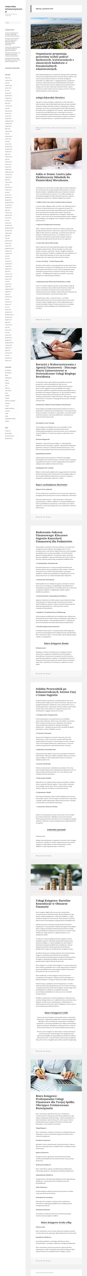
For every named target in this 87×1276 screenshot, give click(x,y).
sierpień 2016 (8, 319)
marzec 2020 (8, 243)
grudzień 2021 (8, 197)
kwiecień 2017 (8, 302)
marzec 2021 (8, 218)
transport (7, 411)
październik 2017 (9, 289)
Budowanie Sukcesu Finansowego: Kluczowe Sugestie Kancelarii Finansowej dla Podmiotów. (54, 536)
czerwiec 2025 (8, 106)
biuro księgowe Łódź (56, 1012)
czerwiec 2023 (8, 156)
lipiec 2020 (7, 235)
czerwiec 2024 (8, 131)
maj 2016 (7, 327)
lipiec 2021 (7, 210)
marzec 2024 (8, 139)
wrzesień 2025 (8, 100)
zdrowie (7, 421)
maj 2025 (7, 108)
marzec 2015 (8, 360)
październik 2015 (9, 342)
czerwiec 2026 (8, 80)
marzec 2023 (8, 164)
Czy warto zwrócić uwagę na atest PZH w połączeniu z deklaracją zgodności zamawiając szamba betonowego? (12, 41)
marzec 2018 (8, 279)
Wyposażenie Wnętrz (10, 418)
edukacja (7, 383)
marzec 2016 (8, 330)
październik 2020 (9, 228)
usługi (6, 416)
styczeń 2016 (8, 335)
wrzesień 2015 (8, 345)
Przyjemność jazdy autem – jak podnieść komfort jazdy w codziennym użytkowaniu (12, 54)
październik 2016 (9, 314)
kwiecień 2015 (8, 358)
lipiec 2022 (7, 179)
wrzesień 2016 (8, 317)
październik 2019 (9, 248)
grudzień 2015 (8, 337)
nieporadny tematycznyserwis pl (13, 9)
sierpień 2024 (8, 126)
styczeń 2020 (8, 246)
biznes (6, 375)
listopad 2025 (8, 98)
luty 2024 (7, 141)
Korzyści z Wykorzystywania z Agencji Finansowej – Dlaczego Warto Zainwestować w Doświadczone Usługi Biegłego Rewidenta (56, 370)
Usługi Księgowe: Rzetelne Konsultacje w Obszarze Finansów (53, 903)
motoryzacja (8, 390)
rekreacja (7, 403)
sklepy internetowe (9, 408)
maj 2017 (7, 299)
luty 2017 (7, 307)
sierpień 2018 (8, 269)
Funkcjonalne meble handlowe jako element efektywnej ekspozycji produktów (12, 48)
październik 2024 (9, 121)
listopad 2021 (8, 200)
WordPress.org (8, 438)
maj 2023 (7, 159)
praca (6, 393)
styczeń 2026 (8, 93)
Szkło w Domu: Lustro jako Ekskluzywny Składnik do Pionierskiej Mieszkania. (53, 177)
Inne (6, 385)
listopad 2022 (8, 169)
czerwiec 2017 (8, 297)
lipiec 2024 (7, 128)
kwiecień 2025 (8, 111)
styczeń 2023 (8, 167)
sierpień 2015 (8, 348)
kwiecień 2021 (8, 215)
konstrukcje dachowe (67, 128)
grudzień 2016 (8, 312)
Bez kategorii (8, 373)
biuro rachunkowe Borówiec (52, 484)
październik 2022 (9, 172)
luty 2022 (7, 192)
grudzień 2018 (8, 263)
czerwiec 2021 (8, 212)
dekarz (60, 128)
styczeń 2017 (8, 309)
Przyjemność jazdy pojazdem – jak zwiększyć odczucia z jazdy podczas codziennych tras (12, 60)
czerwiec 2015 (8, 353)
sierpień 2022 (8, 177)
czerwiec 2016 (8, 325)
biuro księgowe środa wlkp (56, 1222)
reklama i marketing (10, 400)
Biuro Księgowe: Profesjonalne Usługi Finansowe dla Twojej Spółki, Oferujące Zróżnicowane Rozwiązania (55, 1102)
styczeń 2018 (8, 284)
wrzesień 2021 (8, 205)
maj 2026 (7, 83)
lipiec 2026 (7, 78)
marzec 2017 (8, 304)
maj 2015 (7, 355)
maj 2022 (7, 185)
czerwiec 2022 (8, 182)
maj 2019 (7, 256)
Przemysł (7, 395)
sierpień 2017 (8, 291)
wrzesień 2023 (8, 149)
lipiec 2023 (7, 154)
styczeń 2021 (8, 223)
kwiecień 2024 (8, 136)
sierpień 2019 (8, 251)
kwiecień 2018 (8, 276)
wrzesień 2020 (8, 230)
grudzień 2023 (8, 146)
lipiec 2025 (7, 103)
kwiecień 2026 (8, 85)
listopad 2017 (8, 286)
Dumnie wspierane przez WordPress (44, 1272)
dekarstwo (55, 128)
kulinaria (7, 388)
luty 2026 (7, 90)
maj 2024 (7, 134)
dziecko (7, 380)
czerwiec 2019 (8, 253)
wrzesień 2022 (8, 174)
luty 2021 (7, 220)
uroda (6, 413)
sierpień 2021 (8, 207)
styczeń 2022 (8, 195)
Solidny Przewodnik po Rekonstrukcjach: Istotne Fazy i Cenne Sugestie (56, 692)
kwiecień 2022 (8, 187)
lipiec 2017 (7, 294)
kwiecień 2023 (8, 162)
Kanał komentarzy (9, 436)
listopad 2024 (8, 118)
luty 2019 (7, 258)
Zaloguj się (7, 431)
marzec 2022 (8, 190)
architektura (8, 370)
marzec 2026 (8, 88)
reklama (7, 398)
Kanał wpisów (8, 433)
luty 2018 (7, 281)
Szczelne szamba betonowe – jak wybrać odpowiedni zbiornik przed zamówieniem (12, 34)
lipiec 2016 (7, 322)
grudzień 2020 (8, 225)
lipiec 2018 (7, 271)
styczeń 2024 (8, 144)
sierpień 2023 (8, 151)
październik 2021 (9, 202)
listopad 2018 (8, 266)
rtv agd (6, 406)
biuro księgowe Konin (56, 643)
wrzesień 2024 (8, 123)
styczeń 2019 (8, 261)
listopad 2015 (8, 340)
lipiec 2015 (7, 350)
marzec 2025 (8, 113)
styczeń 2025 (8, 116)
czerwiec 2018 (8, 274)
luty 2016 (7, 332)
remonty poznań (56, 829)
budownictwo (8, 378)
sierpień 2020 (8, 233)
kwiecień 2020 (8, 241)
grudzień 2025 (8, 95)
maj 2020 (7, 238)
